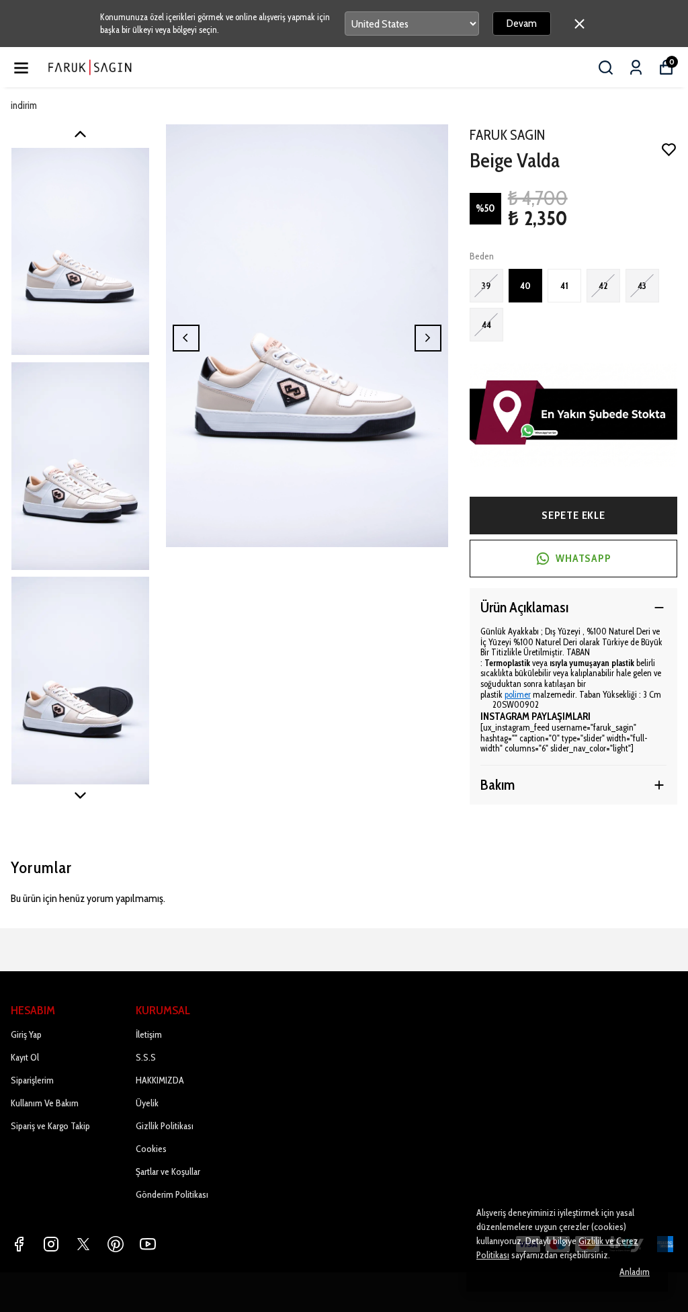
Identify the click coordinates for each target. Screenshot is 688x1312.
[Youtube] (148, 1244)
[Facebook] (19, 1244)
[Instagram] (51, 1244)
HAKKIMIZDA (160, 1080)
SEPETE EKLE (573, 515)
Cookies (151, 1149)
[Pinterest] (116, 1244)
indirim (24, 105)
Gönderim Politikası (172, 1194)
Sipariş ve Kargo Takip (50, 1126)
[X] (83, 1244)
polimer (518, 694)
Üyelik (147, 1103)
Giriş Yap (26, 1034)
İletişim (149, 1034)
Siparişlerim (32, 1080)
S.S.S (146, 1057)
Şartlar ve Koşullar (168, 1171)
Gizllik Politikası (165, 1126)
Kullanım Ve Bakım (45, 1103)
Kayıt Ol (25, 1057)
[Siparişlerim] (636, 67)
